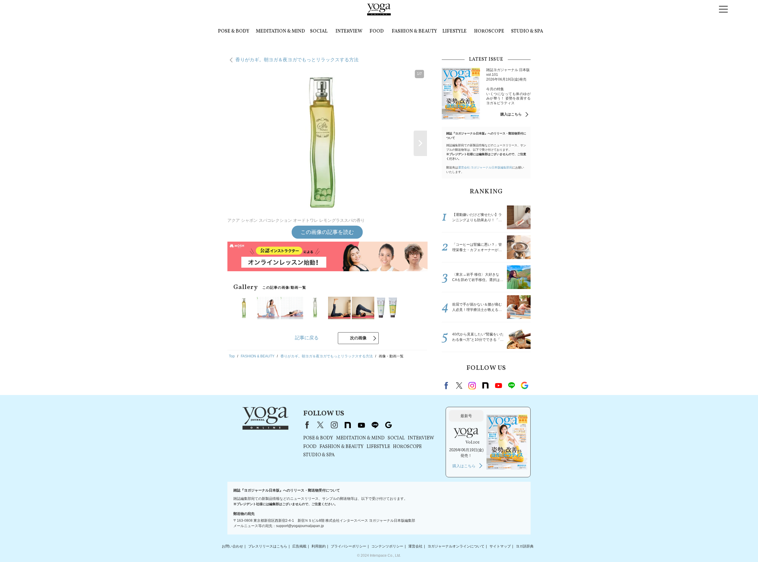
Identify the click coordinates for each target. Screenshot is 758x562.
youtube (361, 425)
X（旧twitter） (459, 385)
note (485, 385)
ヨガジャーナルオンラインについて (456, 546)
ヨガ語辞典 (525, 546)
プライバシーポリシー (348, 546)
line (511, 385)
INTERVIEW (348, 31)
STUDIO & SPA (527, 31)
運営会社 (415, 546)
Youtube (498, 385)
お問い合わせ (232, 546)
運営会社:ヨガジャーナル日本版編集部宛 (485, 167)
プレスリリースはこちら (267, 546)
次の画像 (358, 337)
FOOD (377, 31)
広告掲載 (299, 546)
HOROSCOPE (489, 31)
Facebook (447, 385)
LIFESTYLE (454, 31)
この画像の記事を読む (327, 232)
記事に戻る (307, 337)
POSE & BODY (233, 31)
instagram (472, 385)
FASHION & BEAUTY (414, 31)
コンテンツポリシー (387, 546)
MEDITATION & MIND (280, 31)
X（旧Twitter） (320, 425)
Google (524, 385)
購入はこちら (511, 114)
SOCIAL (318, 31)
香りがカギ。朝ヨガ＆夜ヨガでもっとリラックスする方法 (297, 59)
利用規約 (318, 546)
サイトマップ (500, 546)
